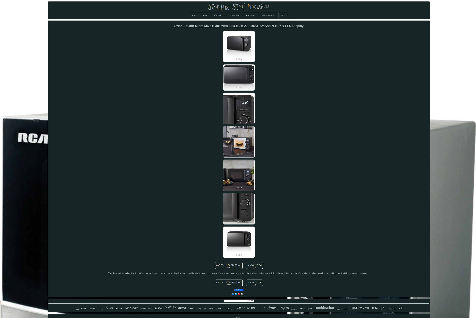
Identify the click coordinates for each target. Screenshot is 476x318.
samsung (100, 309)
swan (218, 309)
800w (241, 308)
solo (310, 308)
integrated (294, 309)
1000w (158, 308)
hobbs (92, 309)
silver (119, 308)
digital (285, 308)
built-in (170, 308)
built (191, 308)
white (150, 308)
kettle (83, 308)
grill (384, 308)
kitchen (302, 309)
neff (400, 308)
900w (375, 308)
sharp (233, 309)
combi (143, 308)
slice (199, 308)
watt (345, 309)
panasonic (131, 308)
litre (205, 309)
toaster (392, 308)
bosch (259, 309)
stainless (271, 307)
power (77, 309)
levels (226, 308)
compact (339, 309)
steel (109, 307)
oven (251, 307)
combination (324, 307)
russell (211, 309)
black (182, 308)
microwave (359, 307)
